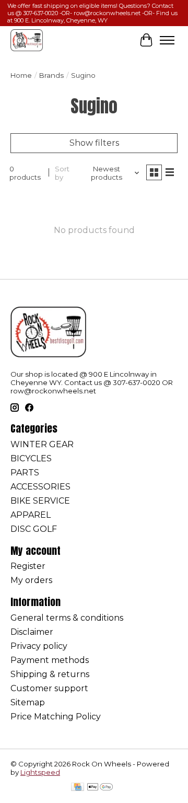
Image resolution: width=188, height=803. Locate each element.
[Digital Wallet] (100, 788)
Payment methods (49, 660)
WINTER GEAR (42, 444)
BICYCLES (31, 458)
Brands (51, 75)
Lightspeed (40, 772)
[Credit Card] (77, 788)
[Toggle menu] (167, 40)
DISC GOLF (33, 529)
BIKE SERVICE (40, 501)
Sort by (62, 173)
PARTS (24, 473)
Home (21, 75)
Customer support (49, 688)
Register (27, 566)
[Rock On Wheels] (26, 40)
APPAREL (30, 515)
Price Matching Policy (55, 716)
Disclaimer (31, 632)
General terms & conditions (66, 618)
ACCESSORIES (40, 487)
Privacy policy (38, 646)
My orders (31, 580)
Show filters (94, 143)
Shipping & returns (49, 674)
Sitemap (27, 702)
